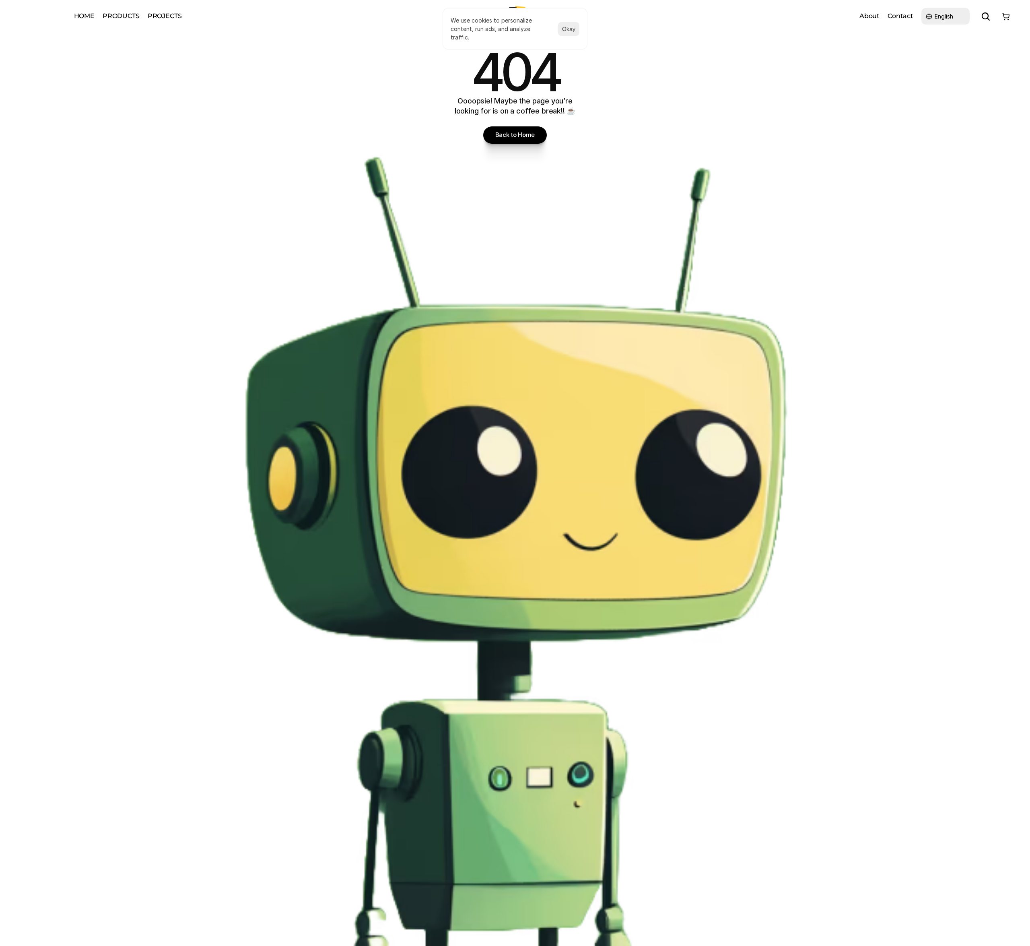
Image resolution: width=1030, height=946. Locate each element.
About (869, 16)
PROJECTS (165, 16)
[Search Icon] (986, 16)
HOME (84, 16)
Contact (900, 16)
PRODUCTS (121, 16)
